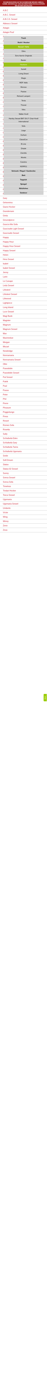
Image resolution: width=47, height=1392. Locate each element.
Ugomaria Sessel (10, 504)
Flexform (23, 65)
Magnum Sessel (10, 329)
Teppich (23, 180)
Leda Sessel (8, 285)
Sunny (6, 473)
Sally (5, 434)
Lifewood (7, 299)
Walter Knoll (23, 114)
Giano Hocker (9, 207)
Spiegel (23, 184)
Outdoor (23, 193)
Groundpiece (8, 220)
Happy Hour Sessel (11, 246)
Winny (6, 521)
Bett (23, 175)
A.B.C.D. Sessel (10, 19)
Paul (5, 386)
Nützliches (23, 188)
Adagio (6, 28)
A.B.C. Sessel (9, 15)
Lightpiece (7, 303)
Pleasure (7, 408)
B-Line (23, 144)
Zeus (5, 530)
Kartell (23, 69)
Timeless (7, 486)
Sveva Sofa (8, 482)
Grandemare (8, 211)
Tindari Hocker (9, 491)
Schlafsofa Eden (10, 438)
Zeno (5, 526)
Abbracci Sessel (10, 23)
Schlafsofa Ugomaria (12, 451)
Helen (5, 255)
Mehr (45, 697)
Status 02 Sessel (10, 469)
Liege (23, 130)
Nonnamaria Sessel (12, 360)
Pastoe (23, 92)
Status (6, 464)
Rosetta (6, 429)
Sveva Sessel (9, 478)
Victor (5, 512)
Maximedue (8, 338)
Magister (7, 320)
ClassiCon (24, 139)
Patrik (5, 381)
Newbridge (8, 351)
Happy (6, 237)
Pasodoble (8, 368)
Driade (23, 148)
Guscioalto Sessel (11, 233)
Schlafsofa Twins (10, 447)
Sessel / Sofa (23, 47)
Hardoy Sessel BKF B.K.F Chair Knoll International (23, 120)
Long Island (8, 307)
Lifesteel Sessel (10, 294)
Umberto (7, 508)
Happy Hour (8, 242)
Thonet (23, 105)
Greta (5, 216)
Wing (5, 517)
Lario (5, 277)
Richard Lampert (23, 96)
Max (5, 333)
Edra (23, 51)
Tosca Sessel (9, 495)
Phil (4, 399)
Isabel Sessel (9, 268)
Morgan (6, 342)
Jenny (5, 272)
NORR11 (23, 166)
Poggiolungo (8, 412)
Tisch (23, 38)
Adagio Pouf (8, 32)
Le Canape (8, 281)
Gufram (24, 135)
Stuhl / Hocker (24, 42)
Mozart (6, 347)
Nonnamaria (8, 355)
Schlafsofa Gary (10, 443)
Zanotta (23, 153)
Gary (5, 198)
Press (5, 416)
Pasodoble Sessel (11, 373)
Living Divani (24, 74)
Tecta (23, 101)
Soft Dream (8, 460)
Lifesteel (6, 290)
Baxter (23, 60)
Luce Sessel (8, 312)
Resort (6, 421)
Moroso (24, 87)
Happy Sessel (9, 250)
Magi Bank (7, 316)
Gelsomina (8, 202)
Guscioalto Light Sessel (13, 229)
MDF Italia (23, 83)
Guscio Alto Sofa (10, 224)
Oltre (5, 364)
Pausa (6, 390)
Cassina (23, 162)
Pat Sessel (8, 377)
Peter (5, 395)
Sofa (23, 126)
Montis (23, 157)
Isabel (5, 264)
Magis (23, 78)
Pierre (5, 403)
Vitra (23, 110)
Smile (5, 456)
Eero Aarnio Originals (23, 56)
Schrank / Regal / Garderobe (23, 171)
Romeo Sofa (8, 425)
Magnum (7, 325)
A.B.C (5, 10)
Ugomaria (7, 499)
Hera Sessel (8, 259)
